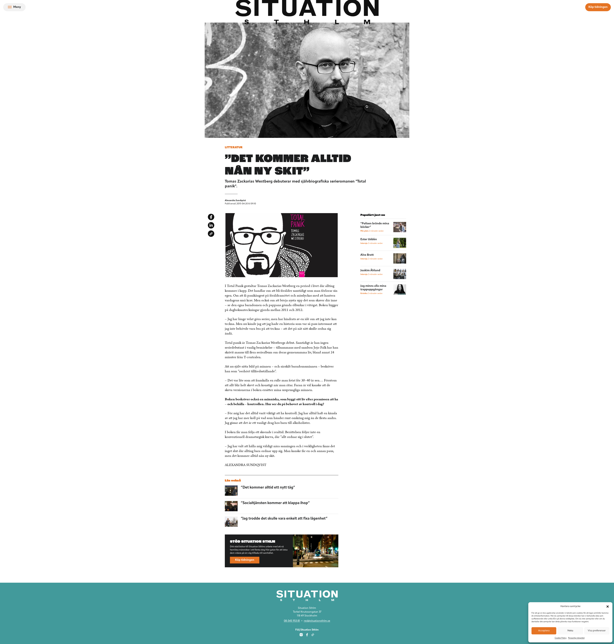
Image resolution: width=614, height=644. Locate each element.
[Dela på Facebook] (211, 217)
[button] (607, 606)
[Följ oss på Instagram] (301, 634)
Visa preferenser (597, 631)
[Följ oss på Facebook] (307, 634)
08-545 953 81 (292, 621)
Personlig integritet (576, 638)
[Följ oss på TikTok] (312, 634)
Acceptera (544, 631)
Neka (570, 631)
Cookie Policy (561, 638)
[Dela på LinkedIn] (211, 225)
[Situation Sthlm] (307, 595)
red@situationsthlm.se (317, 621)
